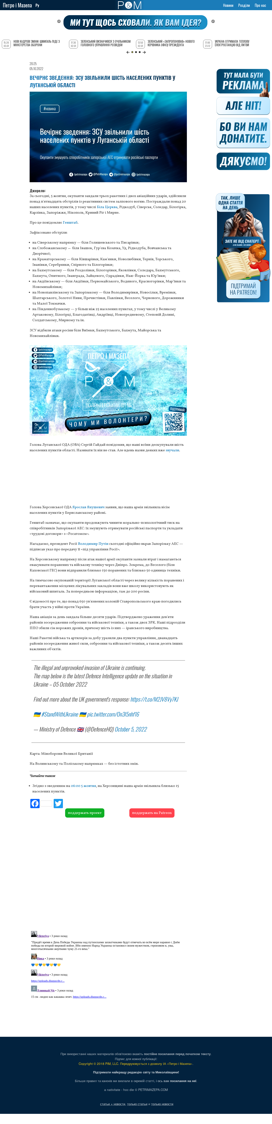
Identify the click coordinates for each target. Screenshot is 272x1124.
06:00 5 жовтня (83, 786)
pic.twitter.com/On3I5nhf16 (113, 714)
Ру (37, 5)
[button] (127, 52)
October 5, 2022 (131, 729)
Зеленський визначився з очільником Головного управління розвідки (106, 43)
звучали (172, 450)
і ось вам (176, 1080)
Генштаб (70, 222)
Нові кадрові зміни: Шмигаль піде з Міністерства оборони (37, 43)
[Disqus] (108, 874)
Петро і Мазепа (17, 5)
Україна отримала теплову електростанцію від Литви (232, 43)
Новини (228, 5)
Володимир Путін (93, 543)
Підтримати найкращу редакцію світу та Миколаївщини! (136, 1072)
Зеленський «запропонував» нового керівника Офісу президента (171, 43)
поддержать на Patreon (152, 813)
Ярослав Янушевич (88, 507)
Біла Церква (107, 207)
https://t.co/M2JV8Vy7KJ (154, 699)
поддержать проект (85, 813)
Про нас (260, 5)
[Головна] (129, 5)
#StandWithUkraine (59, 714)
